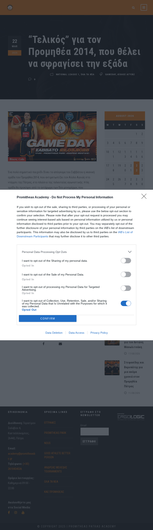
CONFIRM (47, 318)
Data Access (76, 332)
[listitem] (76, 252)
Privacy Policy (99, 332)
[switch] (126, 260)
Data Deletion (54, 332)
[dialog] (76, 265)
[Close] (145, 197)
